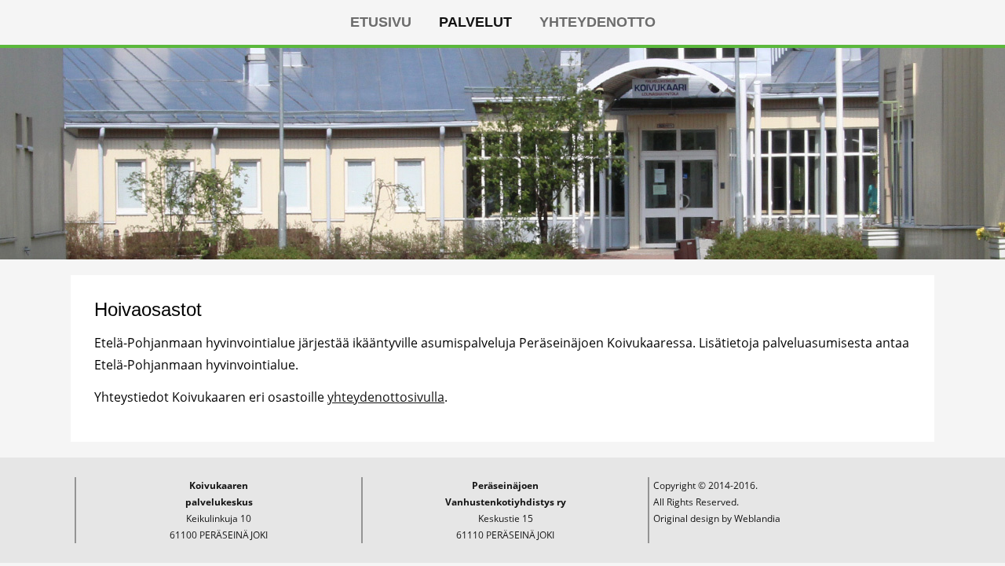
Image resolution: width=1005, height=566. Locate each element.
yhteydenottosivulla (385, 397)
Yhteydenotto (597, 22)
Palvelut (475, 22)
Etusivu (380, 22)
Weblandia (757, 518)
